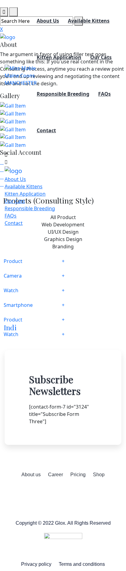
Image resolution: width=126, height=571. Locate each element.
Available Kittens (88, 20)
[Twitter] (54, 492)
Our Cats (101, 57)
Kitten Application (59, 57)
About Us (48, 20)
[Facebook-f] (38, 492)
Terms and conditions (82, 564)
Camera (13, 275)
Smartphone (18, 305)
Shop (99, 474)
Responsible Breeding (63, 93)
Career (55, 474)
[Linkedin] (88, 492)
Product (13, 261)
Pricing (78, 474)
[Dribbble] (71, 492)
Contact (46, 130)
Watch (11, 290)
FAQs (104, 93)
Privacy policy (36, 564)
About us (31, 474)
